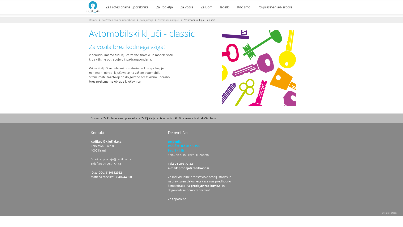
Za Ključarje (146, 19)
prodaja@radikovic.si (206, 186)
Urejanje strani (389, 212)
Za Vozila (186, 7)
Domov (93, 19)
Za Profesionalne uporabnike (127, 7)
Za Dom (206, 7)
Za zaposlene (177, 199)
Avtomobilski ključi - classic (199, 19)
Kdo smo (243, 7)
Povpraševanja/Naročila (275, 7)
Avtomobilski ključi (168, 19)
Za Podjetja (164, 7)
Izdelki (225, 7)
